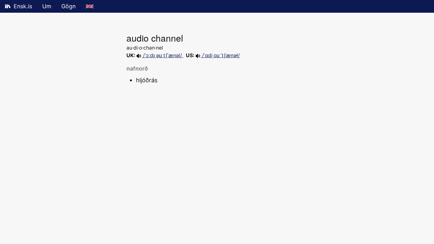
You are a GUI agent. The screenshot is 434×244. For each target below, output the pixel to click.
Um (46, 6)
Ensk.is (23, 6)
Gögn (68, 6)
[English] (89, 6)
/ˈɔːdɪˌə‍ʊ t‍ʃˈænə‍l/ (162, 55)
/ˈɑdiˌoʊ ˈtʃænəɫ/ (220, 55)
